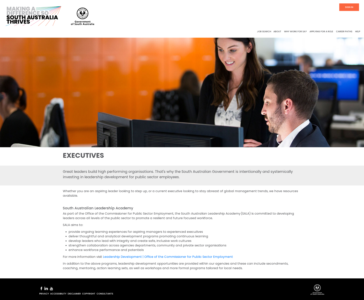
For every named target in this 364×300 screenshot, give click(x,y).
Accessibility (58, 293)
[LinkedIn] (46, 288)
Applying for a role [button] (322, 31)
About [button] (277, 31)
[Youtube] (51, 288)
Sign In (349, 7)
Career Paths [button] (344, 31)
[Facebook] (41, 288)
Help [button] (358, 31)
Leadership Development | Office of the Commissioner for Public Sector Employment (168, 257)
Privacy (44, 293)
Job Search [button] (264, 31)
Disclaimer (74, 293)
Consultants (105, 293)
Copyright (88, 293)
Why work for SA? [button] (295, 31)
